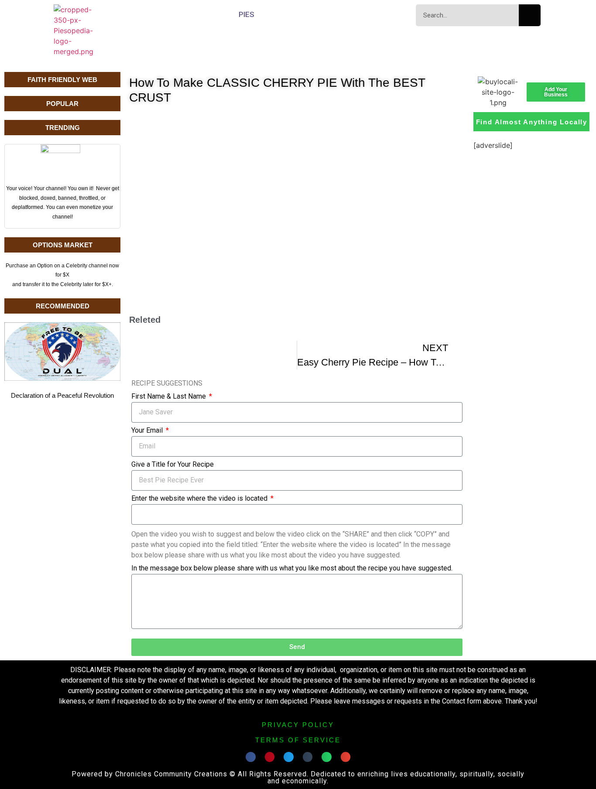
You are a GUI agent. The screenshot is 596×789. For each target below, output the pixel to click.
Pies (246, 14)
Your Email (147, 430)
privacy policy (298, 724)
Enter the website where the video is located (200, 498)
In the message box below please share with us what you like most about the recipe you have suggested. (291, 568)
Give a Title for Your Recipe (172, 464)
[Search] (530, 15)
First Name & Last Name (169, 396)
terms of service (298, 740)
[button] (251, 757)
